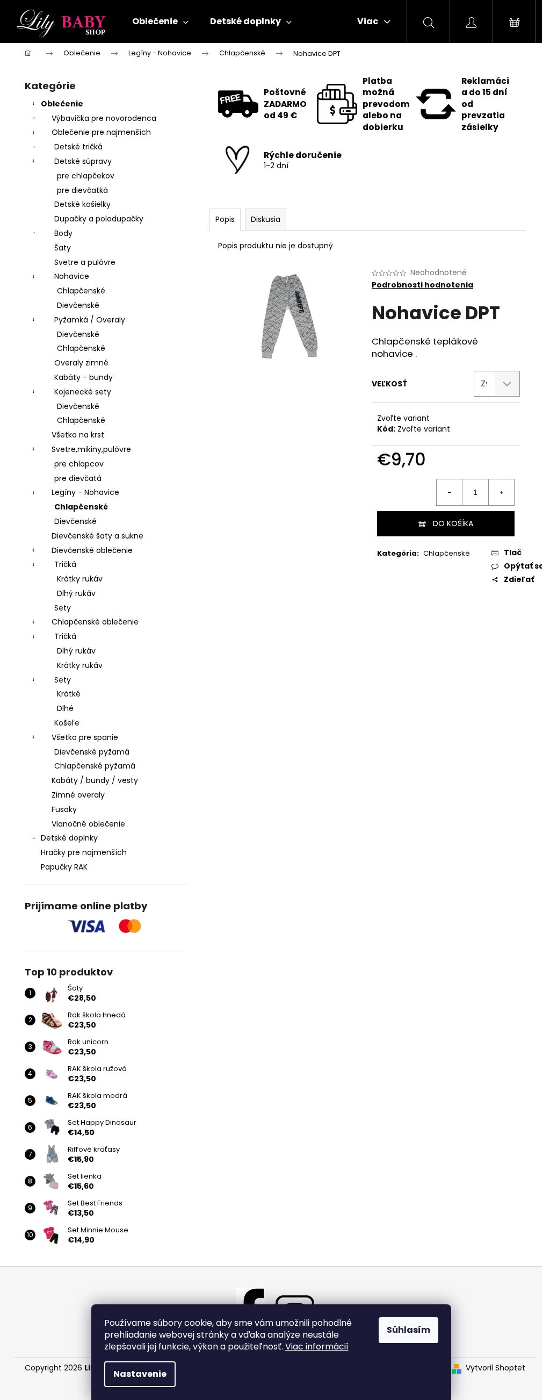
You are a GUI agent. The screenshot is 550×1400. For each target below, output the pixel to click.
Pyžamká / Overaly (89, 319)
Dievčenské (78, 305)
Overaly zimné (81, 362)
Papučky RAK (64, 866)
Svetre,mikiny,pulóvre (91, 449)
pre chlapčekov (85, 175)
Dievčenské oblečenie (92, 550)
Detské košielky (82, 204)
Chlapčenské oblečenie (95, 621)
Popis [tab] (225, 219)
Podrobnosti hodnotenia (422, 285)
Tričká (65, 564)
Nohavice (71, 276)
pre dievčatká (82, 190)
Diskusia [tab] (265, 219)
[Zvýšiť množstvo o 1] (501, 492)
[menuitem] (160, 21)
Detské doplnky (69, 837)
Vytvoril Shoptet (495, 1368)
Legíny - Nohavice (85, 492)
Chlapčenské (81, 290)
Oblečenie (62, 103)
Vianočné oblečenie (88, 824)
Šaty (62, 247)
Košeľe (66, 722)
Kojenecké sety (82, 391)
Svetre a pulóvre (84, 262)
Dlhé (65, 708)
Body (63, 233)
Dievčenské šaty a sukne (97, 535)
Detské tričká (78, 146)
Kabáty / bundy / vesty (95, 780)
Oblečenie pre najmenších (101, 132)
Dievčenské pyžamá (91, 751)
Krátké (69, 693)
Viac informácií (317, 1346)
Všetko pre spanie (85, 737)
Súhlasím (408, 1330)
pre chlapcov (79, 463)
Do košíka (453, 523)
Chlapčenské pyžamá (94, 765)
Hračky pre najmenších (84, 852)
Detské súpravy (83, 161)
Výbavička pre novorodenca (104, 118)
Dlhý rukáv (76, 593)
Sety (62, 607)
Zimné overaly (78, 794)
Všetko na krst (78, 434)
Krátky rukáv (80, 578)
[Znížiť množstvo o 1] (449, 492)
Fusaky (64, 809)
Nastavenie (140, 1374)
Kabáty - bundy (83, 377)
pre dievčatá (78, 478)
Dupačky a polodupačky (98, 218)
